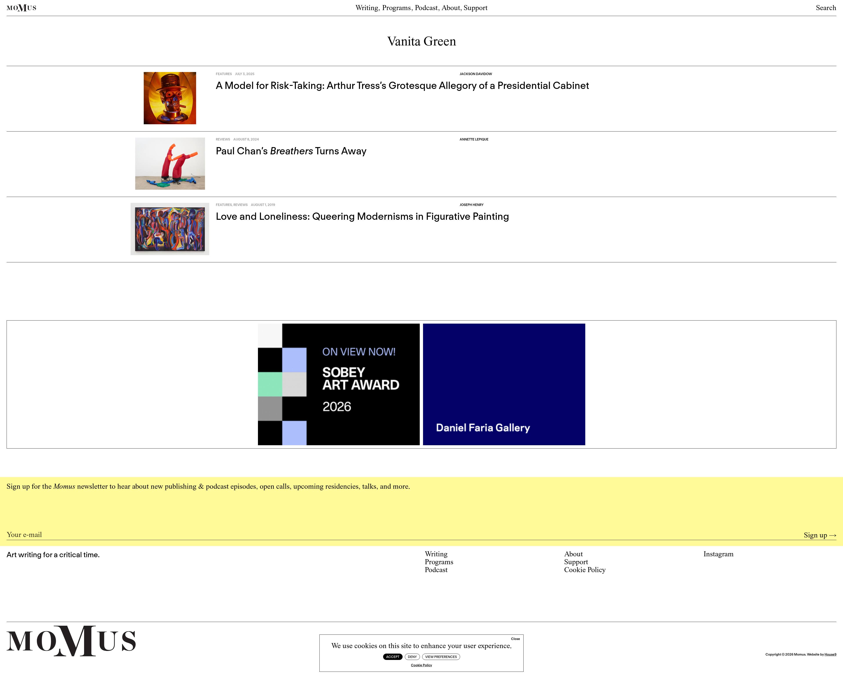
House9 (830, 654)
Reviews (223, 139)
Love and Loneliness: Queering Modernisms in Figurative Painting (362, 216)
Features (224, 74)
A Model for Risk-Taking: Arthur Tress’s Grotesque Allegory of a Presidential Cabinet (402, 85)
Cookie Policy (421, 665)
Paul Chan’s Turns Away (291, 151)
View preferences (441, 657)
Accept (392, 657)
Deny (412, 657)
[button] (515, 639)
